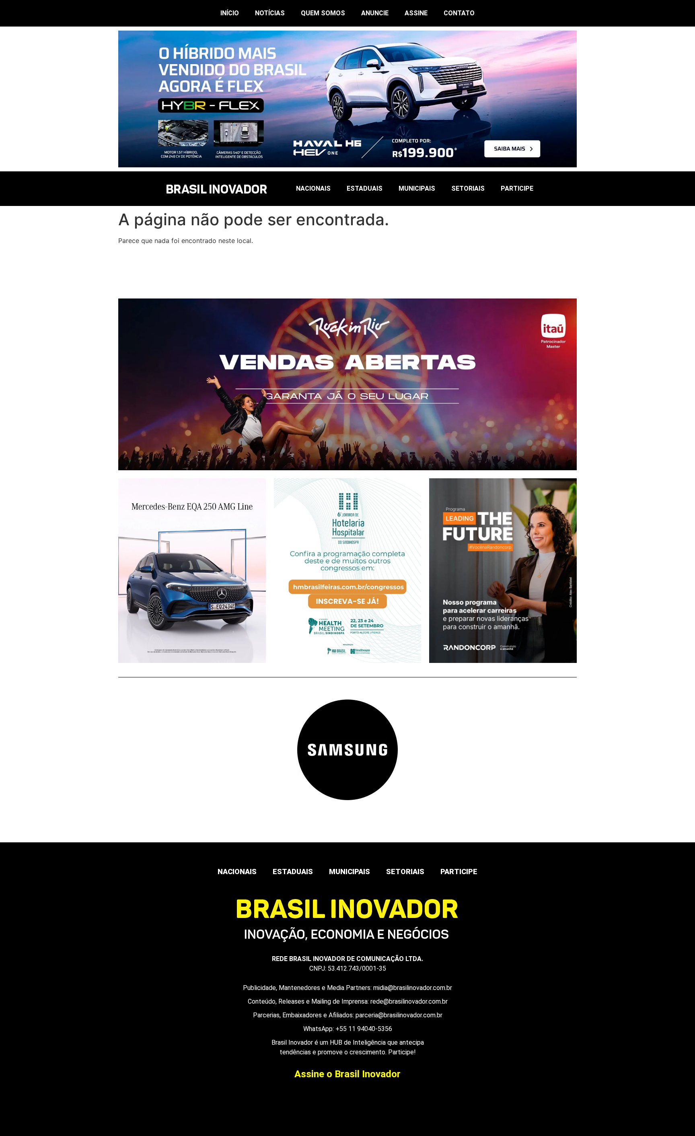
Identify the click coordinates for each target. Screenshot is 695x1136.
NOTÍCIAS (270, 13)
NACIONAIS (313, 188)
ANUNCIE (375, 13)
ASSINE (416, 13)
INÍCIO (229, 13)
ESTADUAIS (364, 188)
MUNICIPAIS (417, 188)
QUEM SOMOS (323, 13)
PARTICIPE (517, 188)
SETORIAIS (468, 188)
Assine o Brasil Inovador (347, 1074)
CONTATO (459, 13)
